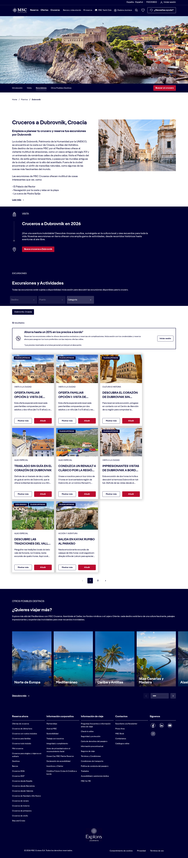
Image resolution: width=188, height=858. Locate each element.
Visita (29, 88)
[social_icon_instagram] (153, 733)
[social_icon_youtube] (170, 725)
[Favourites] (143, 10)
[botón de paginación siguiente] (105, 580)
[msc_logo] (19, 10)
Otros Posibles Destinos (61, 88)
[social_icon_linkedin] (161, 725)
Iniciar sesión (165, 339)
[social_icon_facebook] (153, 725)
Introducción (17, 88)
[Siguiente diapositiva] (173, 696)
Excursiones (41, 88)
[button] (80, 300)
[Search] (136, 10)
